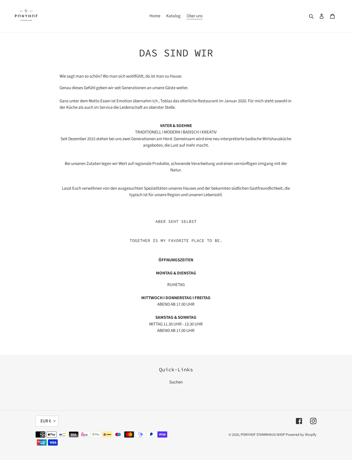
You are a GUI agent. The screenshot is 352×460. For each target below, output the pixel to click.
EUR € (45, 421)
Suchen (176, 382)
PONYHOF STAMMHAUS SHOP (263, 434)
